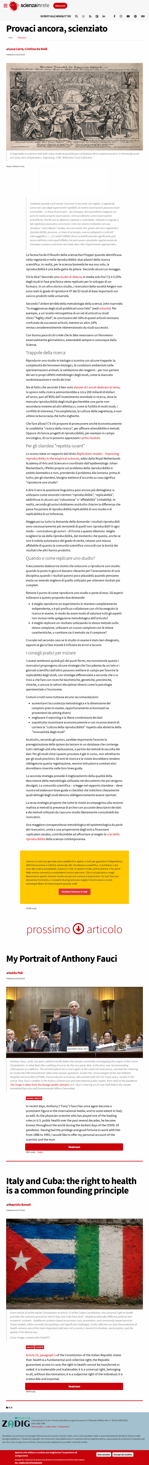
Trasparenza (63, 1426)
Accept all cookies (123, 1454)
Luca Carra (16, 49)
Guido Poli (16, 973)
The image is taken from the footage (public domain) (39, 1084)
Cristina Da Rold (36, 49)
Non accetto (104, 1454)
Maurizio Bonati (20, 1204)
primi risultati (91, 438)
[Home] (31, 6)
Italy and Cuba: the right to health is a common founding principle (71, 1185)
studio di (70, 277)
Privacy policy (37, 1426)
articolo (104, 308)
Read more (74, 1147)
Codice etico (50, 1426)
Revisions (22, 37)
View (11, 38)
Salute (30, 1347)
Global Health (34, 1098)
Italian (40, 1152)
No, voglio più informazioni (28, 1462)
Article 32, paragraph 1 (41, 1355)
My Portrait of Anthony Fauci (61, 958)
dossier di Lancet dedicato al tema (96, 387)
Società (39, 1347)
